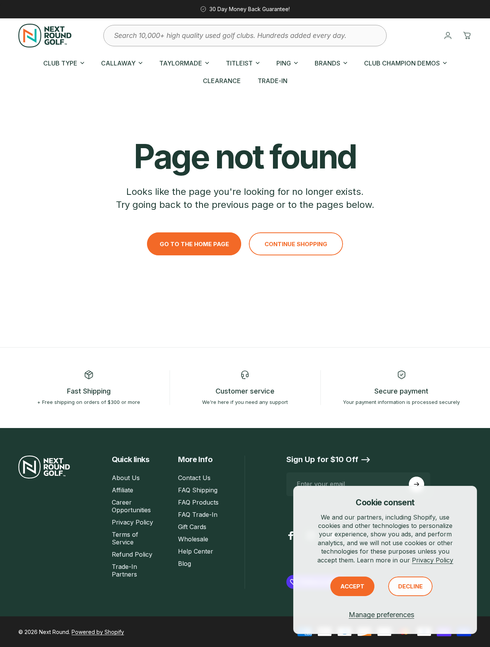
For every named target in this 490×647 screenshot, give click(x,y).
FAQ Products (198, 502)
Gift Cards (192, 527)
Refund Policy (132, 554)
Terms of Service (125, 538)
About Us (126, 478)
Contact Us (194, 478)
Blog (184, 563)
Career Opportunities (131, 506)
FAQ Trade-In (197, 514)
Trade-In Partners (124, 570)
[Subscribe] (416, 484)
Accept (352, 586)
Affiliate (122, 490)
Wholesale (193, 539)
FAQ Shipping (197, 490)
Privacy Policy (432, 560)
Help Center (195, 551)
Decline (410, 586)
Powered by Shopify (98, 632)
